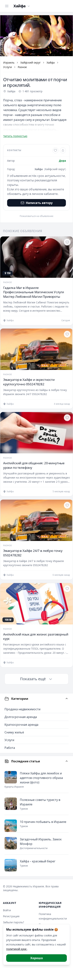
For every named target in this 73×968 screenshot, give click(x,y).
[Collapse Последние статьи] (66, 761)
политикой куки (16, 949)
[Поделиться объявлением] (63, 150)
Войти (7, 910)
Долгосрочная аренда (20, 717)
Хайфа (51, 62)
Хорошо (36, 958)
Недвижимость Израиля (28, 886)
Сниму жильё (14, 732)
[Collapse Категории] (66, 698)
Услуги (7, 67)
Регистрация (11, 916)
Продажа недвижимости (22, 709)
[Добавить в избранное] (55, 150)
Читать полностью (15, 136)
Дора (62, 160)
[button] (36, 35)
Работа (9, 748)
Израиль (8, 62)
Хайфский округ (30, 62)
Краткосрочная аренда (21, 725)
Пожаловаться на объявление (36, 216)
